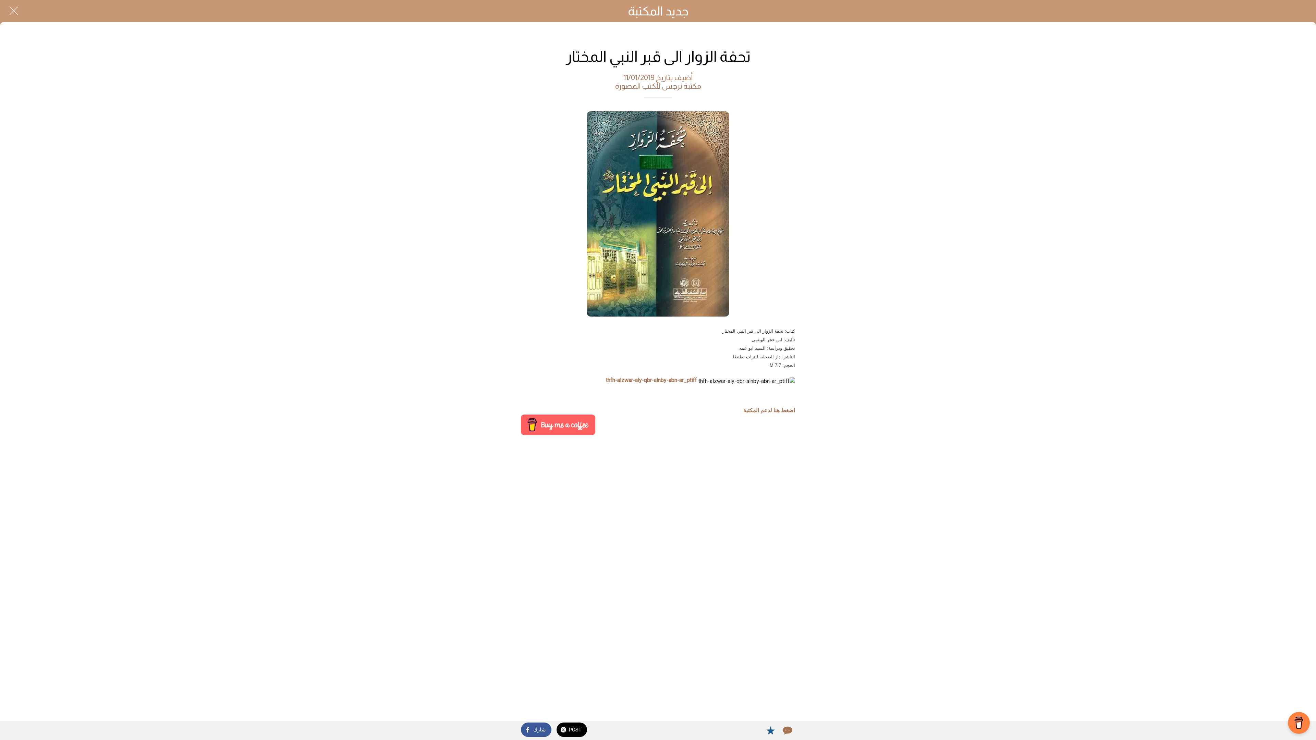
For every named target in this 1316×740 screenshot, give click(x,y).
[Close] (14, 11)
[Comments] (787, 730)
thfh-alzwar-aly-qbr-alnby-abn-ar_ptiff (651, 380)
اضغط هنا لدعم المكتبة (769, 410)
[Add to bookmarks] (770, 730)
